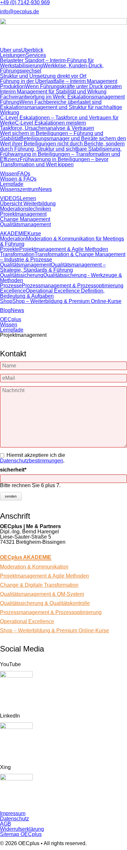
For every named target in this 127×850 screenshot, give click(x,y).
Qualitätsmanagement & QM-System (42, 594)
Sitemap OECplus (21, 834)
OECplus (10, 319)
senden (11, 496)
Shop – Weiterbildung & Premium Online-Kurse (54, 630)
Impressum (12, 813)
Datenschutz (14, 818)
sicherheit (13, 470)
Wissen (8, 324)
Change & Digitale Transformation (39, 585)
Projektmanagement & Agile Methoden (44, 576)
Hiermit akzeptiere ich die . (32, 457)
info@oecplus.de (19, 11)
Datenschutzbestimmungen (31, 460)
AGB (5, 824)
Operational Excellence (27, 621)
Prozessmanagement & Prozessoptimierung (51, 612)
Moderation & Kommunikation (34, 566)
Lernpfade (11, 330)
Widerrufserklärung (22, 829)
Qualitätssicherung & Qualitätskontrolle (45, 603)
